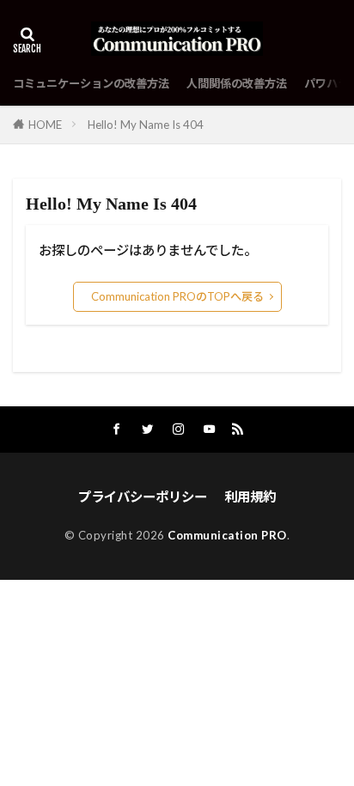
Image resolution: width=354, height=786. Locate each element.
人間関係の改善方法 (236, 83)
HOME (45, 124)
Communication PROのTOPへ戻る (177, 296)
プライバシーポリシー (142, 496)
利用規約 (250, 496)
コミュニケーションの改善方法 (91, 83)
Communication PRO (227, 535)
